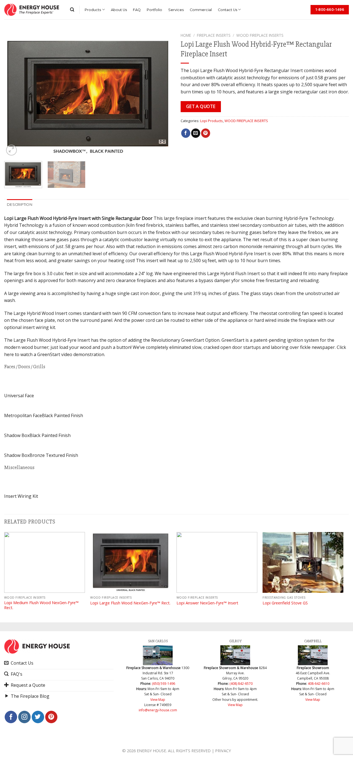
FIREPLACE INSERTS (214, 35)
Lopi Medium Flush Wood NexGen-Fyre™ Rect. (41, 605)
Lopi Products (211, 120)
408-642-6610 (318, 683)
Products (93, 10)
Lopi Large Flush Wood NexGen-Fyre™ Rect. (130, 603)
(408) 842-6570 (241, 683)
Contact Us (227, 10)
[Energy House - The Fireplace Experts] (31, 9)
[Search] (72, 9)
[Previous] (14, 93)
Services (176, 10)
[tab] (19, 204)
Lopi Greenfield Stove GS (285, 603)
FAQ (137, 10)
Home (186, 35)
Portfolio (154, 10)
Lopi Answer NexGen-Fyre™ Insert (207, 603)
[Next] (162, 93)
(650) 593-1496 (163, 683)
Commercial (201, 10)
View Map (157, 699)
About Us (119, 10)
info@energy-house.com (158, 710)
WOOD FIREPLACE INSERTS (260, 35)
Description (19, 204)
